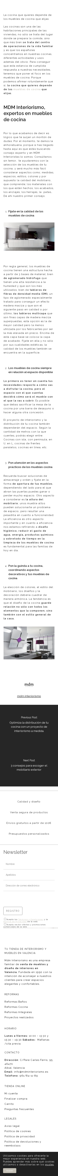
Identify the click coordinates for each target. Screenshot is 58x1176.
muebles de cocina (27, 89)
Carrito (9, 1103)
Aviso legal (12, 1126)
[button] (53, 6)
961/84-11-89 (28, 1075)
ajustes (49, 1164)
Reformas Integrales (18, 1012)
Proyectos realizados (19, 1017)
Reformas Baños (16, 1001)
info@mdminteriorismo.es (31, 1071)
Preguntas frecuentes (19, 1109)
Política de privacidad (20, 1136)
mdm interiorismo (29, 696)
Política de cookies (18, 1131)
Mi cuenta (11, 1093)
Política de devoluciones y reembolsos (23, 1143)
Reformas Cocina (16, 1006)
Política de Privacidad (15, 922)
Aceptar (9, 1170)
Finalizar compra (16, 1098)
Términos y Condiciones (30, 919)
